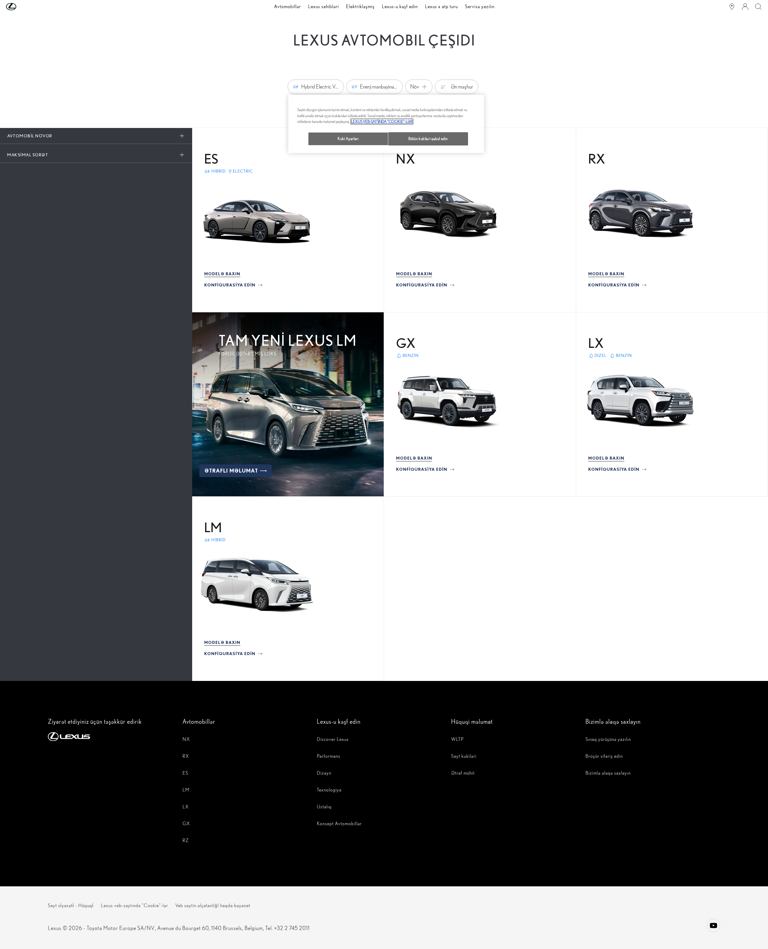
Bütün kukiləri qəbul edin (428, 138)
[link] (222, 274)
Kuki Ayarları (348, 138)
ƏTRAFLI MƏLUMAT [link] (231, 470)
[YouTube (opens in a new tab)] (713, 925)
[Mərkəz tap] (731, 6)
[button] (23, 6)
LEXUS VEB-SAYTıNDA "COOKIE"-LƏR (382, 121)
